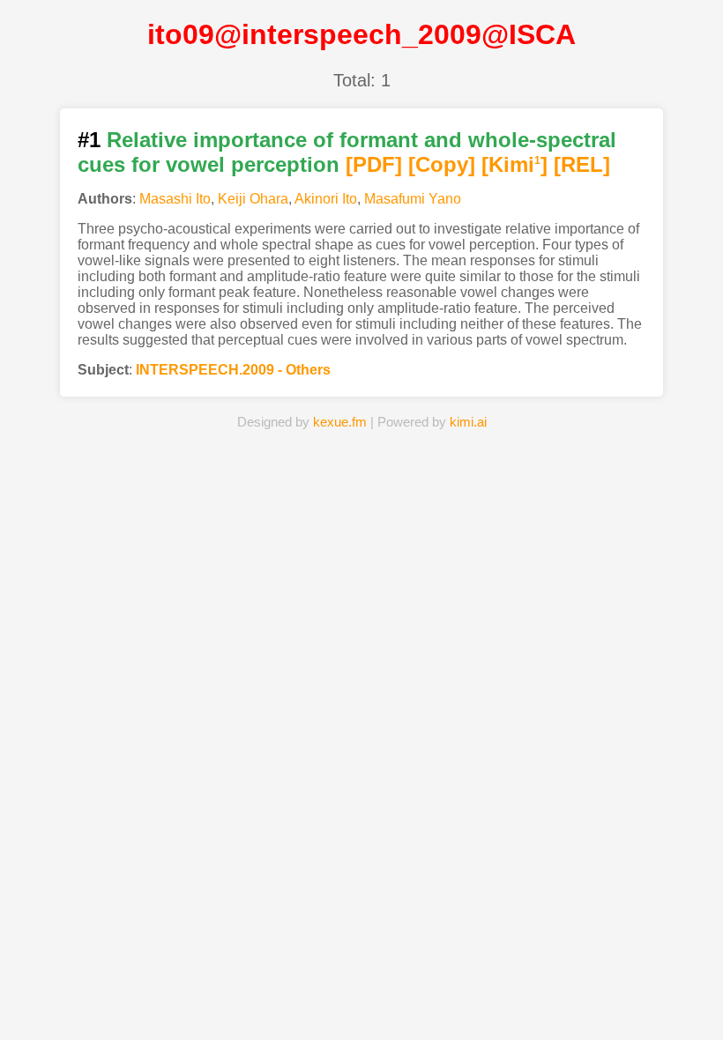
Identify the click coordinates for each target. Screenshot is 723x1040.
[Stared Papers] (361, 999)
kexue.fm (340, 421)
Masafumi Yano (412, 198)
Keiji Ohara (253, 198)
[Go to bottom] (695, 1016)
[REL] (582, 164)
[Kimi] (514, 164)
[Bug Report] (520, 999)
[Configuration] (441, 999)
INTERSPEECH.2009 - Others (233, 369)
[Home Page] (202, 999)
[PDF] (374, 164)
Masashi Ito (175, 198)
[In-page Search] (282, 999)
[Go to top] (695, 984)
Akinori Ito (325, 198)
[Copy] (441, 164)
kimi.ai (468, 421)
